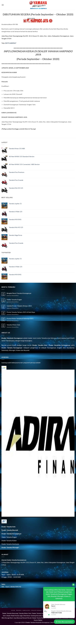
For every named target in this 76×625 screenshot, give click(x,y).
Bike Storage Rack (7, 618)
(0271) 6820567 (10, 43)
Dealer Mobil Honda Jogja (15, 615)
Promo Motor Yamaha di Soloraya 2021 (20, 318)
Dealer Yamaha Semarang (10, 613)
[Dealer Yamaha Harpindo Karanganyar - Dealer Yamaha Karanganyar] (38, 5)
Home (13, 610)
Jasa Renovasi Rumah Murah (22, 618)
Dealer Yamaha (36, 610)
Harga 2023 (26, 610)
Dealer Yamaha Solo (39, 345)
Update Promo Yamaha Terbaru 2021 (19, 306)
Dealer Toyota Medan (38, 618)
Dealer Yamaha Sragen (14, 299)
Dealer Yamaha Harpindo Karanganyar (38, 622)
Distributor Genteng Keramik (33, 615)
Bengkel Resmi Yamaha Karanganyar (19, 293)
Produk (19, 610)
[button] (2, 4)
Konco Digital (38, 620)
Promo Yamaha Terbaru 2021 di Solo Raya (21, 312)
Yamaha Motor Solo (13, 325)
